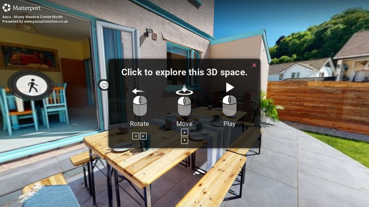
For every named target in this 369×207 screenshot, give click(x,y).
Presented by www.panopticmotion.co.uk (35, 22)
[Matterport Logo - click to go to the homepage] (21, 7)
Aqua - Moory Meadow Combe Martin (32, 17)
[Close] (254, 65)
